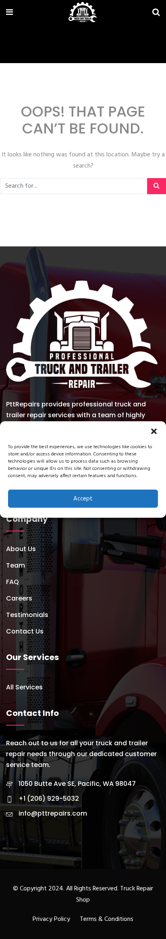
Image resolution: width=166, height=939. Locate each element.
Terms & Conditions (106, 919)
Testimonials (27, 614)
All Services (24, 687)
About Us (21, 549)
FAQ (12, 581)
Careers (19, 598)
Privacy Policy (51, 919)
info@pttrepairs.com (53, 813)
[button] (154, 431)
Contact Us (25, 631)
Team (15, 565)
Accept (83, 499)
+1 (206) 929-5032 (49, 798)
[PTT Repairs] (82, 13)
